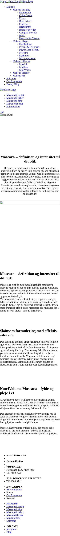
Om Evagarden (14, 495)
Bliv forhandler (14, 489)
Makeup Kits (13, 518)
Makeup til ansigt (15, 506)
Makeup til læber (15, 512)
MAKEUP (11, 503)
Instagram (11, 529)
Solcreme (11, 520)
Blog (8, 532)
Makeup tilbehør (14, 515)
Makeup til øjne (14, 509)
